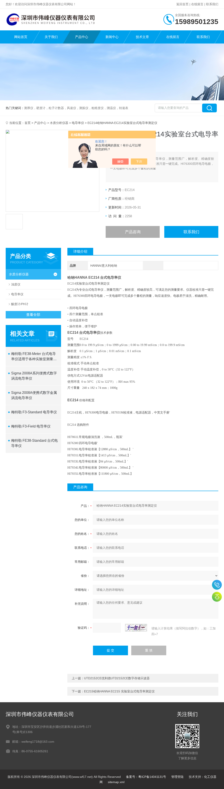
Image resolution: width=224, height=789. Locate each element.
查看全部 (33, 314)
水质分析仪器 (59, 123)
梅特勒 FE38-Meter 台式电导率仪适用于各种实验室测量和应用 (34, 357)
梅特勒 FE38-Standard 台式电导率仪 (34, 443)
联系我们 (212, 4)
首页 (27, 123)
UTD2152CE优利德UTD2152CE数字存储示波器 (117, 678)
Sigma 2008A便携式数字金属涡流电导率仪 (34, 395)
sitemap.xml (116, 782)
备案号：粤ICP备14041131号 (146, 777)
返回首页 (182, 4)
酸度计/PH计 (19, 304)
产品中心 (81, 37)
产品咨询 (133, 232)
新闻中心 (112, 37)
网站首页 (20, 37)
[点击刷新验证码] (136, 627)
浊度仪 (15, 284)
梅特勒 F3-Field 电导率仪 (31, 426)
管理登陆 (177, 777)
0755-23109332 (217, 585)
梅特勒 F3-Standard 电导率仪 (34, 412)
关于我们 (51, 37)
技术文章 (142, 37)
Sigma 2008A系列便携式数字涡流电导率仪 (34, 375)
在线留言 (197, 4)
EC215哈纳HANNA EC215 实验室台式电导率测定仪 (119, 691)
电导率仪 (78, 123)
